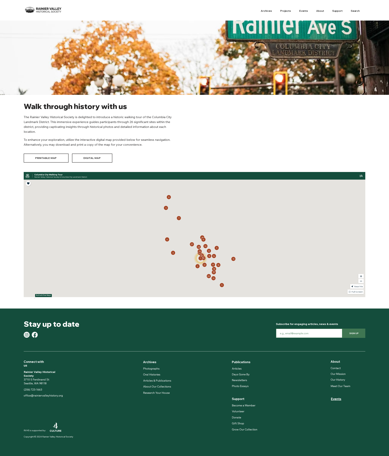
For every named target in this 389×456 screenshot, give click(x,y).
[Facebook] (35, 335)
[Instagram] (27, 335)
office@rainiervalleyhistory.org (43, 395)
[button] (266, 11)
